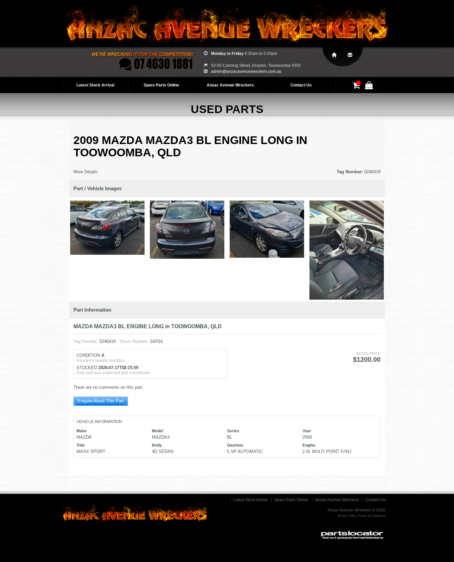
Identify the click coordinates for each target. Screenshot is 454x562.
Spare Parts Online (161, 85)
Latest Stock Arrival (95, 85)
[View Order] (370, 86)
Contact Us (301, 85)
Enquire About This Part (101, 400)
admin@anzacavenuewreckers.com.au (246, 71)
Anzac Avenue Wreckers (230, 85)
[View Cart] (357, 86)
